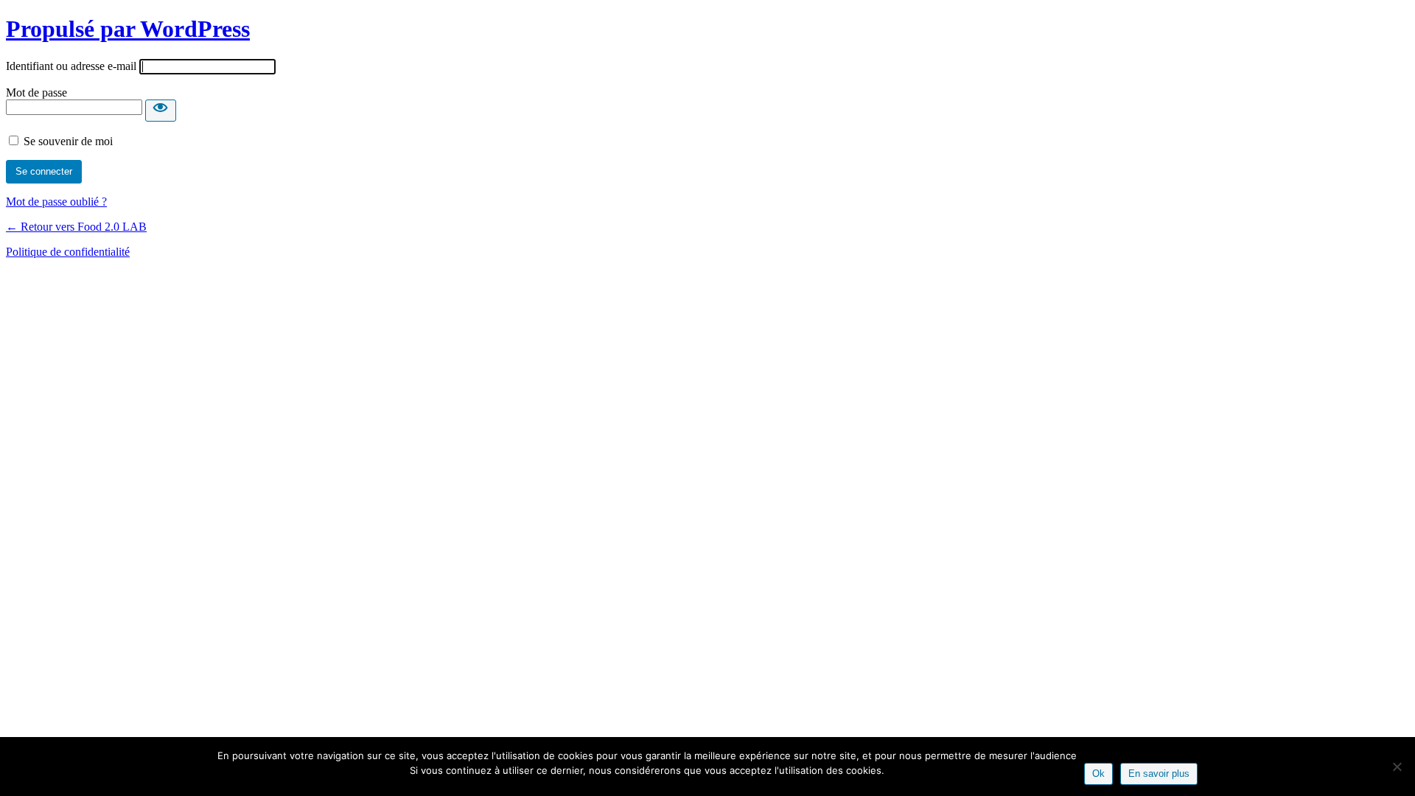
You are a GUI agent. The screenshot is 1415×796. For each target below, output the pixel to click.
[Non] (1396, 766)
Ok (1098, 773)
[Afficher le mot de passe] (160, 111)
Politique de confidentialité (68, 251)
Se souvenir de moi (68, 141)
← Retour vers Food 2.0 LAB (76, 226)
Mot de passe (36, 92)
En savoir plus (1158, 773)
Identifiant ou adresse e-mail (71, 66)
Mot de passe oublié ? (56, 201)
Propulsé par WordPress (128, 28)
